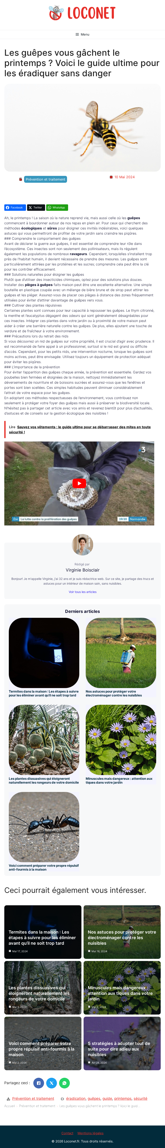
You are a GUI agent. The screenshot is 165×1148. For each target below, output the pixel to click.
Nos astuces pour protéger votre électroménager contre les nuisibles (114, 693)
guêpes (94, 1098)
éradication (76, 1098)
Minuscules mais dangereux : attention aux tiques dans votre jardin (119, 780)
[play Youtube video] (79, 484)
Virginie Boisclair (82, 570)
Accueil (9, 1106)
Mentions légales (91, 1133)
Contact (67, 1133)
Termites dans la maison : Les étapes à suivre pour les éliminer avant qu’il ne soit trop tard (44, 693)
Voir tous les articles (82, 592)
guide (107, 1098)
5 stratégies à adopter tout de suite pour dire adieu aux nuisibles (119, 1049)
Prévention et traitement (45, 179)
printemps (122, 1098)
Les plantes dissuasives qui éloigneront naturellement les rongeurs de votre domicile (44, 780)
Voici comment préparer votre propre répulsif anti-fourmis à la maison (44, 867)
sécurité (140, 1098)
